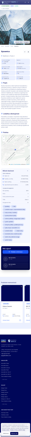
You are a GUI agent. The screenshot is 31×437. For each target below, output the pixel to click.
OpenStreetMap (17, 164)
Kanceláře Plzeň (5, 370)
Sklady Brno (4, 390)
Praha (12, 46)
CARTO (27, 164)
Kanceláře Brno (4, 365)
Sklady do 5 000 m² (5, 399)
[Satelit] (27, 136)
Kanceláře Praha (5, 363)
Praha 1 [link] (6, 308)
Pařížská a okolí (5, 415)
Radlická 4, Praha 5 (8, 56)
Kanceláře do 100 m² (6, 372)
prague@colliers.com (6, 355)
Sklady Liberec (4, 396)
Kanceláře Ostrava (5, 367)
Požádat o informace (16, 252)
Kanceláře (7, 46)
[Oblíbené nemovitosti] (25, 2)
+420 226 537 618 (5, 353)
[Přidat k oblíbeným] (24, 51)
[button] (15, 150)
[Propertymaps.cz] (10, 2)
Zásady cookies (5, 430)
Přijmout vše (14, 433)
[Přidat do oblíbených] (21, 286)
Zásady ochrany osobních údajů (17, 430)
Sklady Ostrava (4, 392)
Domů (2, 46)
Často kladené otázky (6, 376)
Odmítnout (6, 433)
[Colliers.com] (3, 341)
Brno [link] (28, 308)
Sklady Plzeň (4, 394)
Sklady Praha (4, 388)
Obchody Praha (4, 412)
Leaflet (11, 164)
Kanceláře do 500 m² (6, 374)
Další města (4, 379)
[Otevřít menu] (28, 2)
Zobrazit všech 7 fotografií (22, 42)
